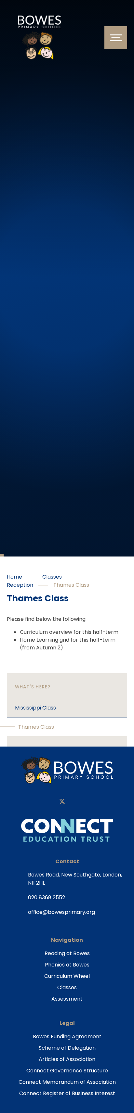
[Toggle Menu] (115, 37)
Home (14, 577)
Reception (20, 585)
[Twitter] (62, 802)
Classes (52, 577)
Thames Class (71, 585)
